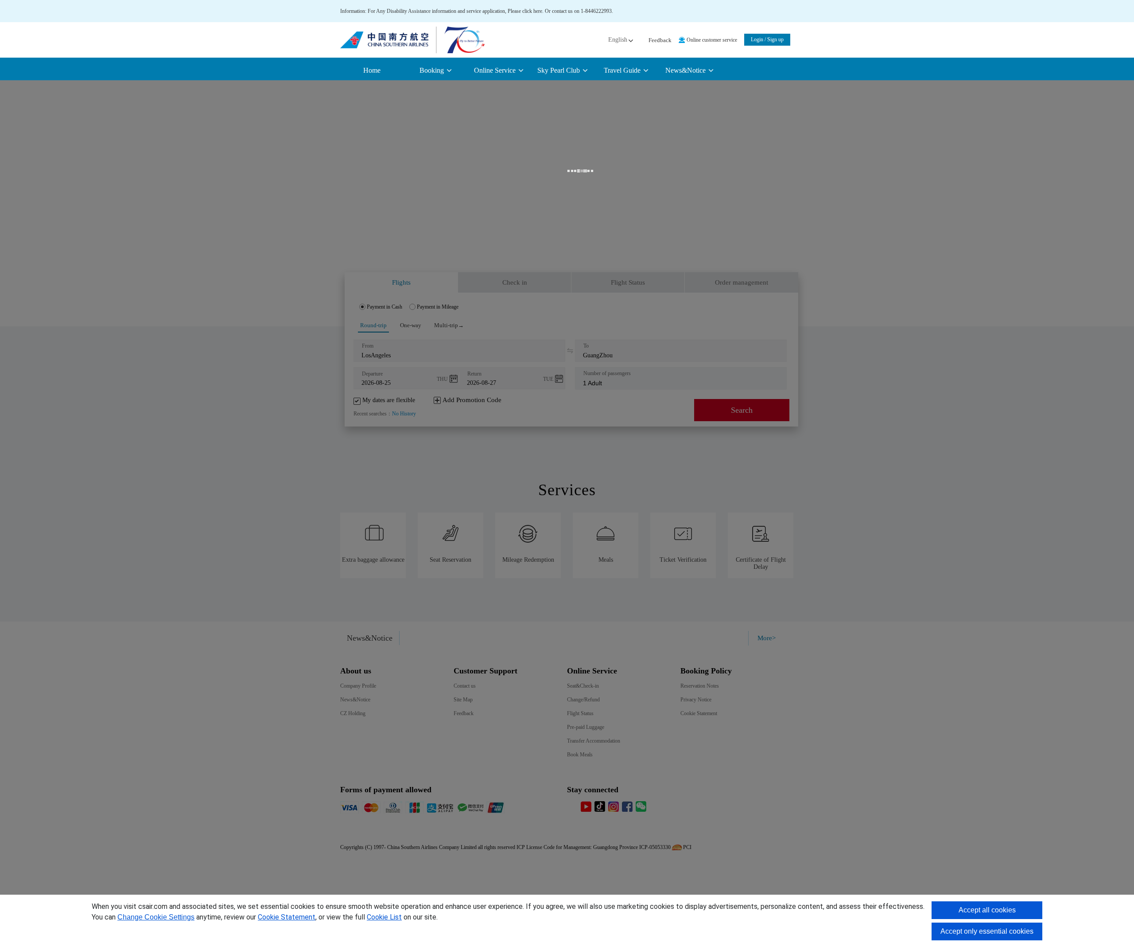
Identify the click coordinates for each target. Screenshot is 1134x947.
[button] (619, 39)
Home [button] (372, 70)
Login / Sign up (767, 39)
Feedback (660, 40)
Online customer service (712, 40)
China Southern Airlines (412, 40)
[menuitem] (435, 70)
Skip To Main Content (23, 3)
